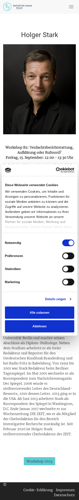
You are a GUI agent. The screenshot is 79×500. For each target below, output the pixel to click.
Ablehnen (39, 326)
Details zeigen (55, 299)
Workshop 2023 (39, 461)
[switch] (68, 256)
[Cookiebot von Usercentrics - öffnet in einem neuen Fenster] (56, 170)
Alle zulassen (39, 312)
